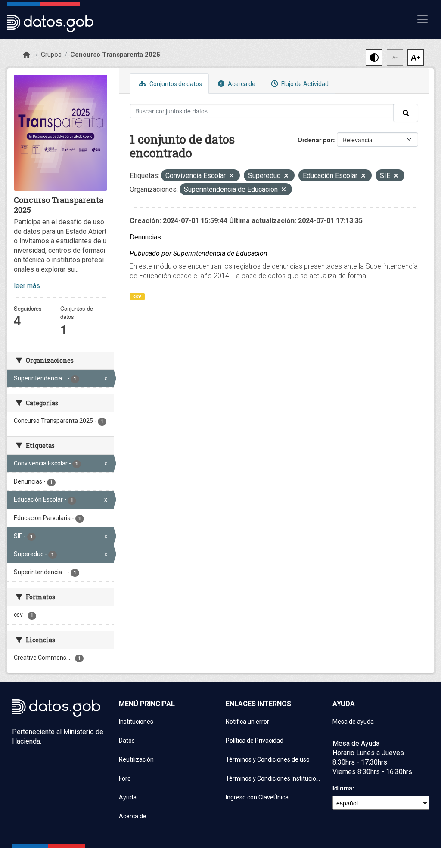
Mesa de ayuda (353, 721)
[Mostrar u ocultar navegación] (422, 19)
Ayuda (128, 797)
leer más (27, 286)
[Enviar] (405, 113)
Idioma (342, 788)
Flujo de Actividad (304, 83)
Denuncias (145, 237)
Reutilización (136, 759)
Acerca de (241, 83)
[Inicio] (26, 55)
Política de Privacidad (254, 740)
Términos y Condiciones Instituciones (274, 778)
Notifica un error (247, 721)
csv (137, 296)
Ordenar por (315, 139)
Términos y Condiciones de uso (268, 759)
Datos (127, 740)
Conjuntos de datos (175, 83)
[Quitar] (231, 176)
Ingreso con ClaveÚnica (257, 797)
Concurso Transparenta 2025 (115, 54)
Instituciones (136, 721)
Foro (125, 778)
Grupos (51, 54)
